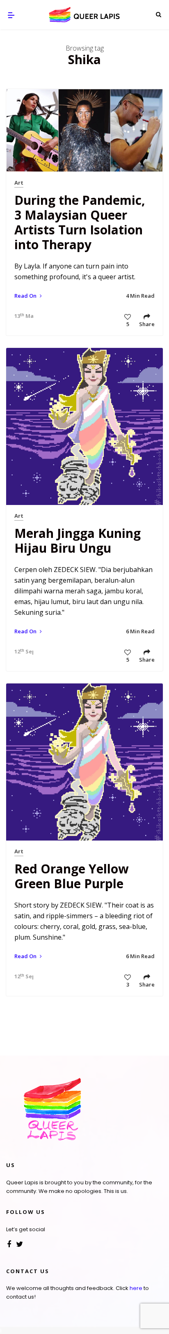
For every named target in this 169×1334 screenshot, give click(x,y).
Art (18, 182)
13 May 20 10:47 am (21, 315)
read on (26, 295)
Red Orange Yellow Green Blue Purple (71, 876)
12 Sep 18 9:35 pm (21, 976)
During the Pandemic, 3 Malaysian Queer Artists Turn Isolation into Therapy (79, 222)
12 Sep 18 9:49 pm (21, 651)
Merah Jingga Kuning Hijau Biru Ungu (77, 540)
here (136, 1288)
